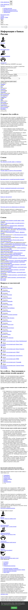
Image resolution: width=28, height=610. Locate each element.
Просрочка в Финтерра (6, 294)
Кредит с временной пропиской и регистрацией (12, 188)
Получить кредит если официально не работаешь (13, 207)
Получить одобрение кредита (8, 508)
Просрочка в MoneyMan (6, 304)
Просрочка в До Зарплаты (7, 337)
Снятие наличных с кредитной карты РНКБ (16, 260)
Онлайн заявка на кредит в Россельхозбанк (11, 170)
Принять (14, 607)
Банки (2, 18)
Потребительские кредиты (9, 9)
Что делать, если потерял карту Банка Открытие (12, 349)
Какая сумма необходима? (7, 74)
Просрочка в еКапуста (6, 321)
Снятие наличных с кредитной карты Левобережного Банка (14, 245)
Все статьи (3, 280)
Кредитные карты (5, 14)
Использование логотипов (9, 571)
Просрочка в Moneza (6, 311)
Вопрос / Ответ (4, 17)
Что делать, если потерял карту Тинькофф (11, 362)
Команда (5, 564)
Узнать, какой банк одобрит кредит (8, 81)
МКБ (2, 99)
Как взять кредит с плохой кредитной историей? (12, 179)
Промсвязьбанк (7, 481)
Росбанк (5, 480)
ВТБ (2, 86)
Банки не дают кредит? (6, 196)
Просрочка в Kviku (5, 291)
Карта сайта (6, 572)
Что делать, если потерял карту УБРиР (10, 352)
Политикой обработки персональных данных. (11, 605)
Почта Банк (3, 102)
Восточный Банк (5, 94)
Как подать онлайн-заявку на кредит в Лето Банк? (13, 230)
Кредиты (3, 6)
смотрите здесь (4, 594)
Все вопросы (4, 366)
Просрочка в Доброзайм (6, 301)
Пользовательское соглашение (10, 568)
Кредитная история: (5, 77)
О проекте (5, 561)
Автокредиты (6, 12)
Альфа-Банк (3, 97)
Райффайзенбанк (7, 479)
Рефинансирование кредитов (10, 11)
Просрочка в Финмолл (6, 298)
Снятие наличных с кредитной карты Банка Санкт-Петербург (12, 253)
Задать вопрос (4, 368)
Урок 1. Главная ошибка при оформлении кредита (13, 243)
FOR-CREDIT (5, 2)
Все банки (3, 108)
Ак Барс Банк (6, 477)
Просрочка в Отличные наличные (9, 314)
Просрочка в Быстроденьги (7, 327)
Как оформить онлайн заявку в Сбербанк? (11, 161)
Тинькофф (3, 92)
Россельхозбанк (4, 107)
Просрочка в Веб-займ (6, 331)
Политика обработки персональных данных (14, 569)
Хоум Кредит (6, 476)
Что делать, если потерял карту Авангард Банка (12, 365)
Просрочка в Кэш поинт (6, 288)
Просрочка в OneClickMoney (8, 308)
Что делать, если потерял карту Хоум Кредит (12, 355)
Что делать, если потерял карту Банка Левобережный (14, 341)
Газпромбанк (4, 105)
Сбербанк (3, 84)
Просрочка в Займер (6, 334)
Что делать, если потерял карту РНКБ (10, 358)
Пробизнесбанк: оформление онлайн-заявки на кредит (12, 226)
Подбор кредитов (7, 8)
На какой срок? (4, 75)
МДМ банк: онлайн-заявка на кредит (16, 228)
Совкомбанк (6, 475)
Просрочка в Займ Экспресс (7, 317)
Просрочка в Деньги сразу (7, 324)
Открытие (3, 89)
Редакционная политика (9, 565)
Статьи (2, 16)
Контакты (5, 563)
